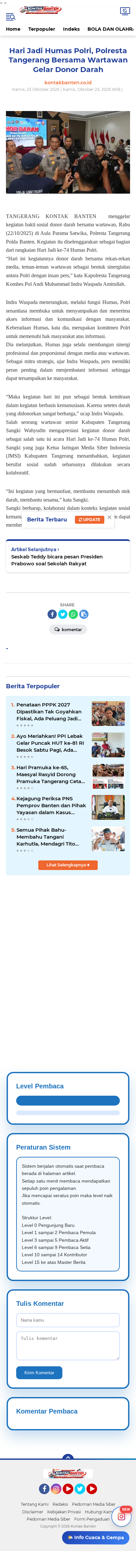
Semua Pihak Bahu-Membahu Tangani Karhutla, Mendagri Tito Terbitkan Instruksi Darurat (50, 837)
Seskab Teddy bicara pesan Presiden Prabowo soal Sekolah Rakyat (57, 560)
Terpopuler (41, 29)
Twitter (83, 1497)
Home (13, 29)
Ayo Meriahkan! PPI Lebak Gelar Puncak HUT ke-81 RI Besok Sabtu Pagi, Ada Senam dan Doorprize (50, 743)
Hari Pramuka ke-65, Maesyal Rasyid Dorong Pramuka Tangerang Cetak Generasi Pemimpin (51, 774)
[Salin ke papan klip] (83, 614)
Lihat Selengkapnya (67, 864)
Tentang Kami (35, 1504)
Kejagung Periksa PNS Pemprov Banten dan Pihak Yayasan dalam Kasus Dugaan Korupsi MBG (51, 805)
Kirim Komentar (39, 1372)
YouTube (72, 1497)
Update (91, 519)
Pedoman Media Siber (94, 1504)
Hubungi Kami (99, 1511)
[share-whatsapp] (73, 614)
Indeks (71, 29)
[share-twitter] (62, 614)
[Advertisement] (68, 957)
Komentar (71, 629)
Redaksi (60, 1504)
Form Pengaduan (92, 1519)
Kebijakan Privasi (64, 1511)
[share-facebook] (52, 614)
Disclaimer (32, 1511)
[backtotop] (68, 1460)
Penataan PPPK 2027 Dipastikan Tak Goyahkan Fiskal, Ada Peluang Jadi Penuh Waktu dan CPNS (49, 711)
